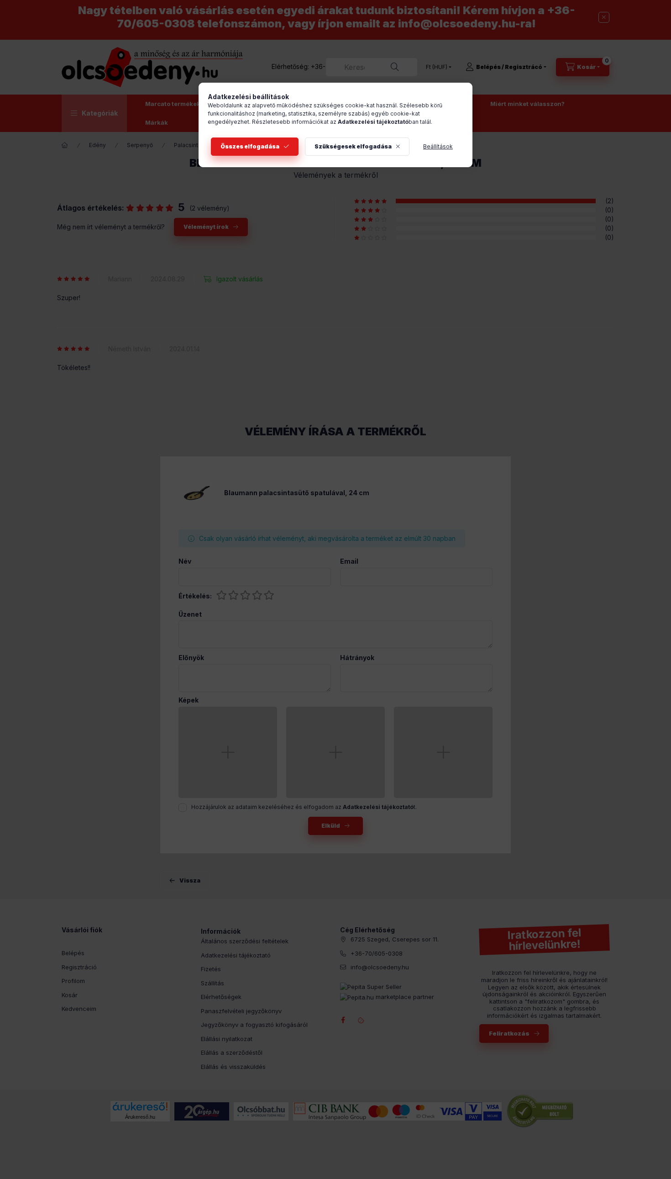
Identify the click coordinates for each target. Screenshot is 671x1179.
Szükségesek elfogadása (353, 146)
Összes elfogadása (249, 146)
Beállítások (438, 146)
